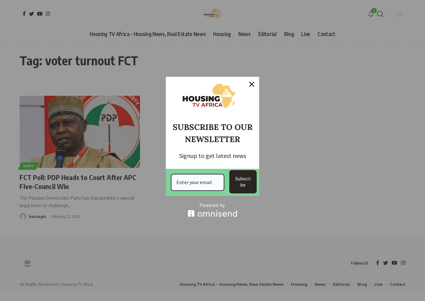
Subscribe (242, 181)
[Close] (251, 84)
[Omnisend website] (212, 210)
